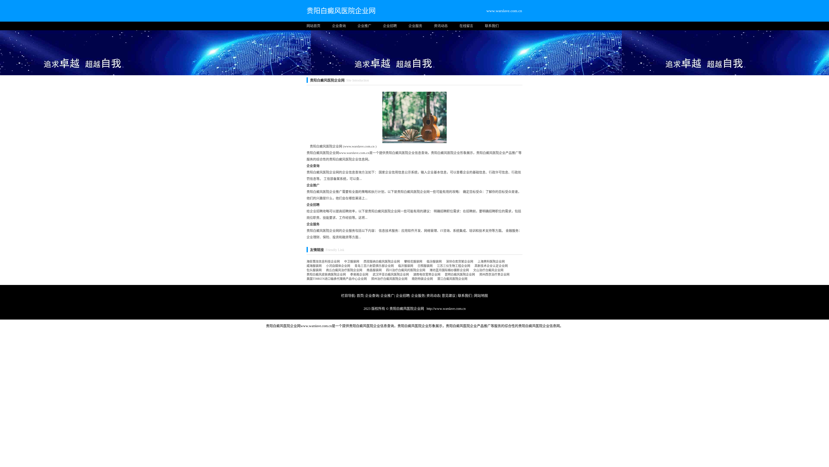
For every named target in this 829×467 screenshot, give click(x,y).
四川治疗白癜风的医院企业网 (405, 270)
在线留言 (466, 26)
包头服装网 (314, 270)
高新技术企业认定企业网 (491, 265)
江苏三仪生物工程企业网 (453, 265)
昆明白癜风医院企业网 (460, 274)
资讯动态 (441, 26)
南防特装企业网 (422, 278)
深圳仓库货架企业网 (459, 261)
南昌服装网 (374, 270)
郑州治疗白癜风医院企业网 (389, 278)
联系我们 (492, 26)
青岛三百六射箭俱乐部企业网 (374, 265)
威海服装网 (314, 265)
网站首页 (313, 26)
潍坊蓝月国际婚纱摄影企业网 (449, 270)
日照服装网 (425, 265)
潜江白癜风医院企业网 (452, 278)
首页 (360, 295)
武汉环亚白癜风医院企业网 (391, 274)
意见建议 (449, 295)
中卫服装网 (351, 261)
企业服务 (415, 26)
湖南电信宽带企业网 (426, 274)
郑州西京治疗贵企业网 (494, 274)
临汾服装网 (434, 261)
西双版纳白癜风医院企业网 (382, 261)
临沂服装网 (405, 265)
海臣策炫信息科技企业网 (323, 261)
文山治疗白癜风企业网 (488, 270)
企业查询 (339, 26)
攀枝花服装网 (413, 261)
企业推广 (364, 26)
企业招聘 (390, 26)
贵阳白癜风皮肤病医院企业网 (326, 274)
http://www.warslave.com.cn (446, 308)
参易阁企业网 (359, 274)
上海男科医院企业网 (491, 261)
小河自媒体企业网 (338, 265)
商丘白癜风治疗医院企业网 (344, 270)
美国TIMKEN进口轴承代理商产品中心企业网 (337, 278)
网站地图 (481, 295)
